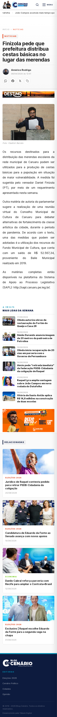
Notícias (18, 29)
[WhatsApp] (6, 81)
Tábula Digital (26, 713)
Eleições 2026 (10, 678)
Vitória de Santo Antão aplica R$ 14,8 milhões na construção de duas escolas (35, 398)
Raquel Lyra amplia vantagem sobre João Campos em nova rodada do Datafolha (34, 383)
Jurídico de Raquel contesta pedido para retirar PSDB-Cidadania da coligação (27, 485)
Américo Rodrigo (21, 70)
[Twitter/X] (20, 81)
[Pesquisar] (37, 5)
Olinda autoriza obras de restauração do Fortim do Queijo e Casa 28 (32, 323)
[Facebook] (13, 81)
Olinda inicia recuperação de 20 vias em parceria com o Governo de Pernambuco (35, 353)
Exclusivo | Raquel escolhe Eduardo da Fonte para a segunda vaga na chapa (27, 632)
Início (6, 29)
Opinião (6, 694)
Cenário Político (10, 683)
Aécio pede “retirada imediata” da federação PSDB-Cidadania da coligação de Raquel (35, 368)
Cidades (7, 689)
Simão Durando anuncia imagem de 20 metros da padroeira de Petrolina (35, 338)
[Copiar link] (27, 81)
